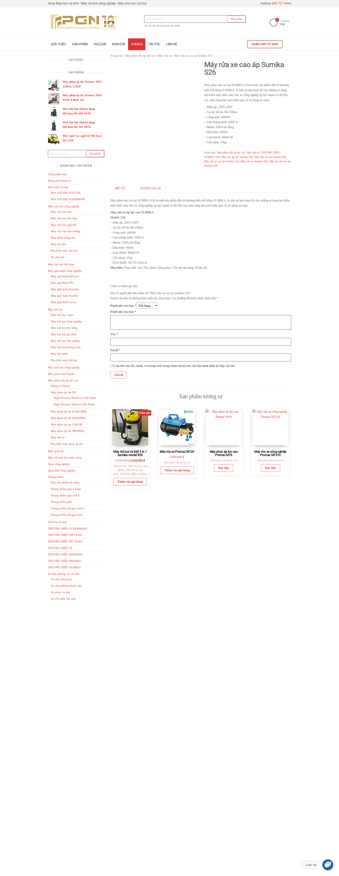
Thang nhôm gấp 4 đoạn (66, 489)
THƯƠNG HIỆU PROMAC (65, 560)
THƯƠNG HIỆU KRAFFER (65, 554)
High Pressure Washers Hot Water (74, 404)
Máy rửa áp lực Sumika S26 (237, 157)
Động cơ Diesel (60, 385)
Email (115, 350)
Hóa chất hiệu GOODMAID (68, 199)
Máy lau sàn (58, 244)
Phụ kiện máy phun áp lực (67, 443)
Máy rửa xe (165, 55)
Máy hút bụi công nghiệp (66, 321)
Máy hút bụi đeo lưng (64, 327)
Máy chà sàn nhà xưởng (65, 231)
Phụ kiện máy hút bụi (64, 360)
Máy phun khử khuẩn (61, 373)
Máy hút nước (59, 353)
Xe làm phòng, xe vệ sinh (63, 573)
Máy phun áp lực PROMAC (68, 431)
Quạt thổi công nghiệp (61, 470)
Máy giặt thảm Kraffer (64, 295)
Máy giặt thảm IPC (62, 282)
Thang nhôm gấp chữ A (65, 495)
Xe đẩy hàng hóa (61, 579)
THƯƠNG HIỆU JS (60, 548)
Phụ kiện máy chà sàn (64, 250)
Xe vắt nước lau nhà (63, 598)
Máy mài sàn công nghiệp (64, 367)
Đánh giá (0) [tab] (150, 188)
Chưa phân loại (57, 174)
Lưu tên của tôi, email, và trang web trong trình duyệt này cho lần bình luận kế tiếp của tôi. (174, 365)
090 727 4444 (281, 3)
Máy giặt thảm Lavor (64, 302)
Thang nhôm (56, 477)
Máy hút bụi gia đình (64, 334)
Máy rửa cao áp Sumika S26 (270, 157)
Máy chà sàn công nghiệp (63, 206)
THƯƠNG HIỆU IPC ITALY (65, 541)
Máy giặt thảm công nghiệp (65, 270)
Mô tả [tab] (120, 188)
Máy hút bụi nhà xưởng (65, 340)
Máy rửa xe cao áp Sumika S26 (221, 161)
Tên (114, 334)
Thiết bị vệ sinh (57, 522)
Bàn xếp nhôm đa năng (65, 482)
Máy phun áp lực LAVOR (66, 424)
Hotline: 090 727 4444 (265, 44)
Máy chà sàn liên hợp (64, 218)
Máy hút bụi (120, 466)
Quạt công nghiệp (59, 464)
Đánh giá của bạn (123, 305)
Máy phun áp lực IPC (64, 392)
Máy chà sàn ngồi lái (63, 224)
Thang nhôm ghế (61, 501)
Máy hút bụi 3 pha (62, 314)
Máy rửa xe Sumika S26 (254, 161)
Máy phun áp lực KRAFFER (68, 418)
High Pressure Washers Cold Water (75, 397)
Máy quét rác (56, 451)
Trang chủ (116, 55)
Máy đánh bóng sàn (63, 237)
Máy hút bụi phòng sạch (66, 347)
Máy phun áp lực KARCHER (69, 411)
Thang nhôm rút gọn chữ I (67, 514)
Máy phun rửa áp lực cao (140, 55)
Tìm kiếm (236, 19)
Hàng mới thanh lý (59, 180)
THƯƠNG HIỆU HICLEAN (65, 535)
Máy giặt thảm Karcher (65, 289)
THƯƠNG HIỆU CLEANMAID (67, 528)
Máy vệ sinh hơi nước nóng (65, 457)
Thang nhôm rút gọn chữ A (67, 508)
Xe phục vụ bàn (60, 592)
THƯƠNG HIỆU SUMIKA (133, 474)
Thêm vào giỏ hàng (130, 481)
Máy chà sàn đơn (61, 211)
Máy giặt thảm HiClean (65, 276)
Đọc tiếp (223, 468)
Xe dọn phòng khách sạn (66, 585)
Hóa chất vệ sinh (58, 187)
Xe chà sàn (57, 257)
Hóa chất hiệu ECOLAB (65, 192)
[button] (328, 865)
